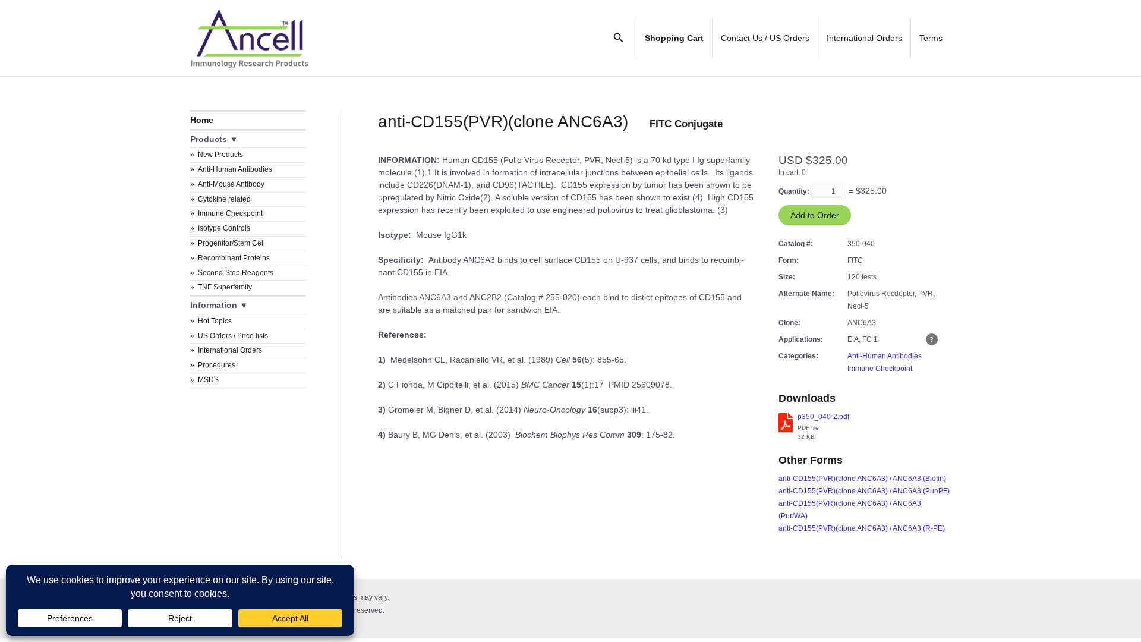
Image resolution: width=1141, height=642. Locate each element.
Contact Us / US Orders (765, 38)
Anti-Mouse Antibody (231, 184)
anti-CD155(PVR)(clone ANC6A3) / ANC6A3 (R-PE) (861, 528)
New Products (220, 154)
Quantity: (793, 191)
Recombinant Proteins (234, 258)
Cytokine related (224, 199)
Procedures (216, 365)
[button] (618, 38)
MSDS (208, 380)
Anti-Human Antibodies (235, 169)
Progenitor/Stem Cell (231, 243)
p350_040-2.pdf (823, 417)
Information (213, 305)
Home (201, 120)
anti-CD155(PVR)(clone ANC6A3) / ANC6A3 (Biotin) (862, 478)
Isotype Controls (224, 228)
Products (208, 139)
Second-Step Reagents (235, 273)
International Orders (864, 38)
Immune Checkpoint (230, 213)
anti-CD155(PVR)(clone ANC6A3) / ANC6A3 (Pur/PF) (864, 491)
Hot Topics (215, 321)
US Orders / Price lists (233, 336)
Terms (931, 38)
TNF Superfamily (225, 287)
